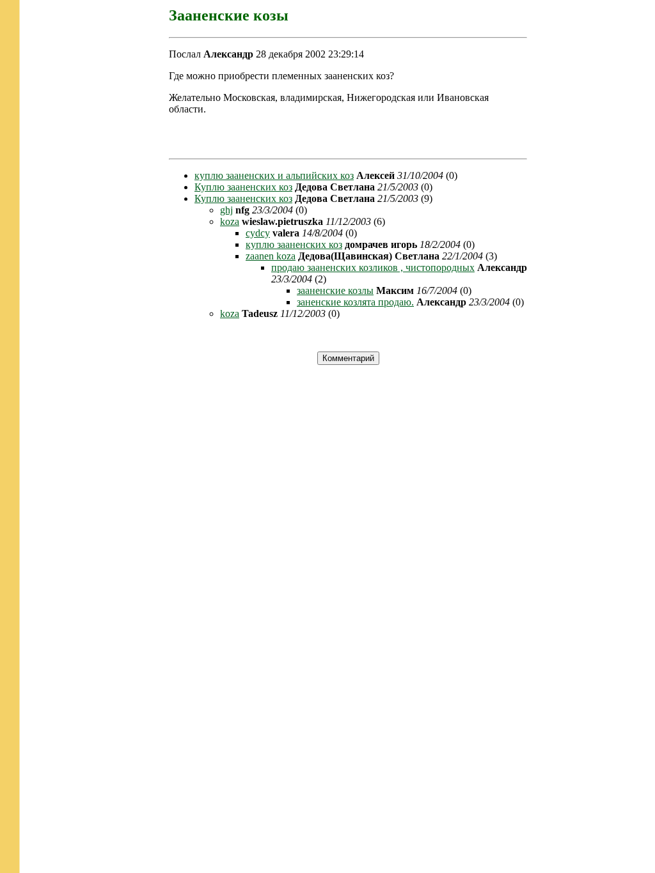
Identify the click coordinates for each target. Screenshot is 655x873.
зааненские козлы (335, 290)
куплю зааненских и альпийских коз (274, 175)
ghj (226, 210)
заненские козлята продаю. (355, 302)
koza (229, 221)
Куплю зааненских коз (243, 187)
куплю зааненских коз (294, 244)
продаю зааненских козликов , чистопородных (373, 267)
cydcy (258, 233)
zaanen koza (271, 256)
